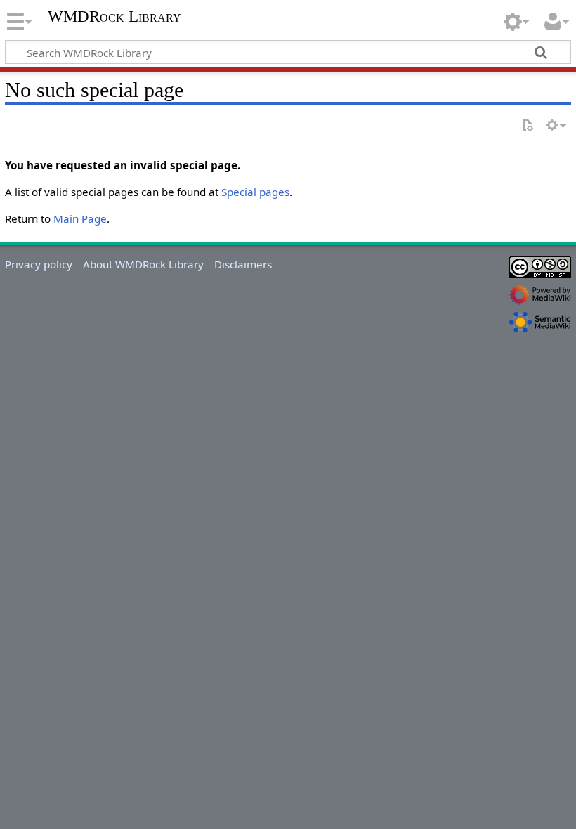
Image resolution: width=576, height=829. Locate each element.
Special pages (255, 192)
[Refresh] (528, 126)
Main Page (80, 218)
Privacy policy (38, 264)
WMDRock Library (114, 17)
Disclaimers (243, 264)
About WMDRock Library (143, 264)
